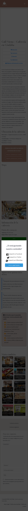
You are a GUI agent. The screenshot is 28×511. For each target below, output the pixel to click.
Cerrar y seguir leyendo (14, 265)
